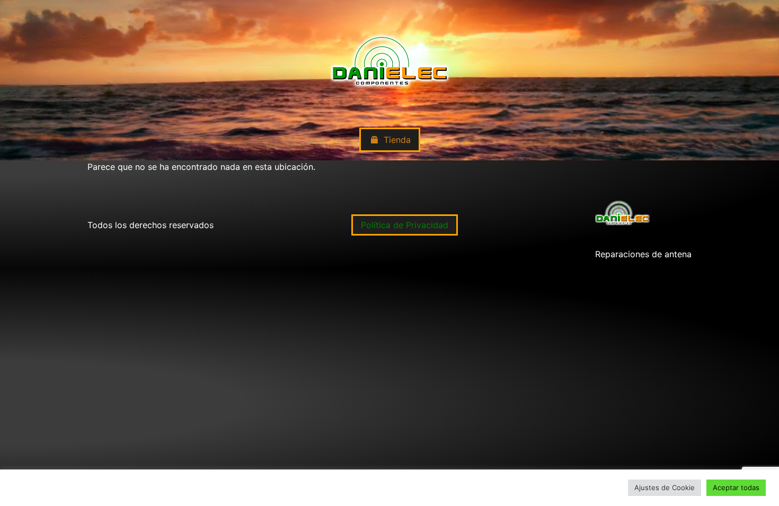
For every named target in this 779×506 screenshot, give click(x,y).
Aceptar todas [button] (736, 487)
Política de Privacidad (404, 225)
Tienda (397, 139)
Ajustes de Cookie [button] (664, 487)
